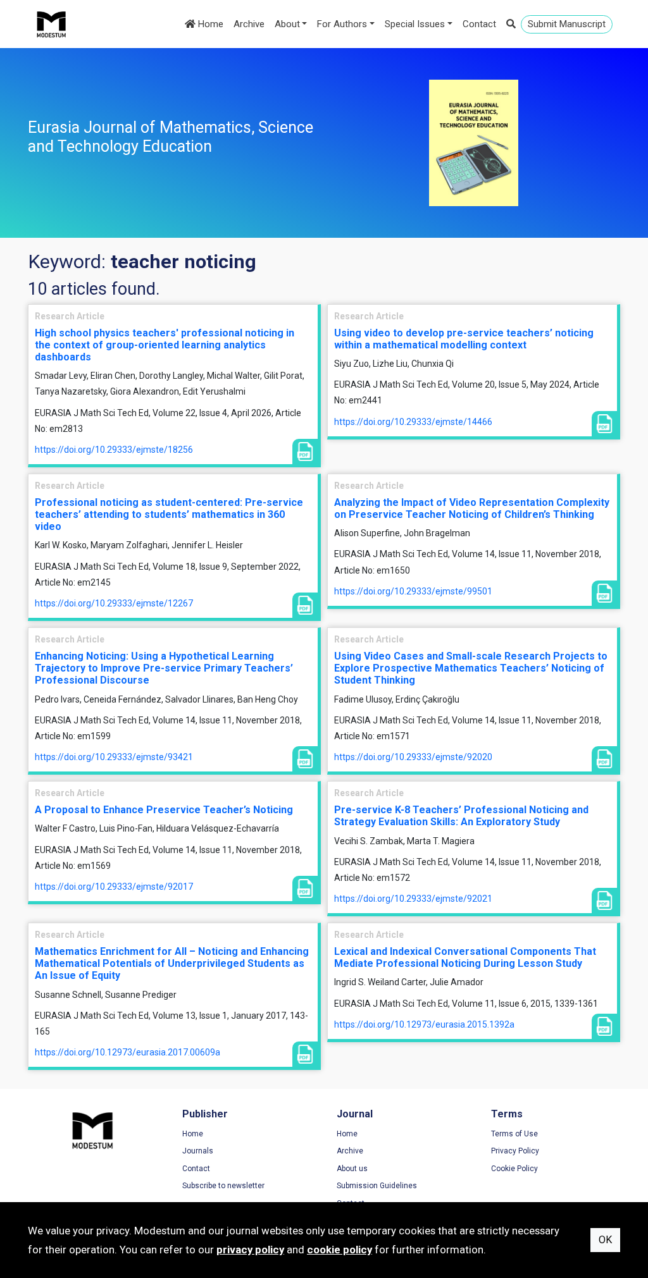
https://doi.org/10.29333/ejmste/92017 (114, 887)
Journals (197, 1150)
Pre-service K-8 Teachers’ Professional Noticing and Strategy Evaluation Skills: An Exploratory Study (461, 816)
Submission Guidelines (377, 1185)
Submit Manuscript (567, 24)
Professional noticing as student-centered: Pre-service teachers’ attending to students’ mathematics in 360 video (169, 514)
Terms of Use (514, 1133)
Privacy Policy (515, 1150)
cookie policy (339, 1249)
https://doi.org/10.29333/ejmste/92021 (413, 899)
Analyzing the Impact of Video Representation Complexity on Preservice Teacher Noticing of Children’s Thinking (471, 508)
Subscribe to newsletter (223, 1185)
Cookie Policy (514, 1168)
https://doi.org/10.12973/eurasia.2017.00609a (127, 1052)
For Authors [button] (342, 24)
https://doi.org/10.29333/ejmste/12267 (114, 603)
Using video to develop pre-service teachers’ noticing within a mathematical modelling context (464, 339)
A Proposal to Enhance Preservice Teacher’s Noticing (164, 810)
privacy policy (250, 1249)
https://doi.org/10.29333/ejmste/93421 (114, 757)
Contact (479, 24)
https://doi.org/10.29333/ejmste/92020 (413, 757)
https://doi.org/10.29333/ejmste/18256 (114, 450)
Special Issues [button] (415, 24)
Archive (249, 24)
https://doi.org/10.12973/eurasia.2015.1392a (424, 1024)
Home (209, 24)
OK (605, 1240)
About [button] (287, 24)
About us (352, 1168)
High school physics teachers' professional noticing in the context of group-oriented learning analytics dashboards (164, 345)
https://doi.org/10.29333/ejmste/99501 (413, 591)
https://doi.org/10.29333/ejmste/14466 (413, 422)
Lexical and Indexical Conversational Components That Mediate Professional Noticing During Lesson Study (465, 957)
